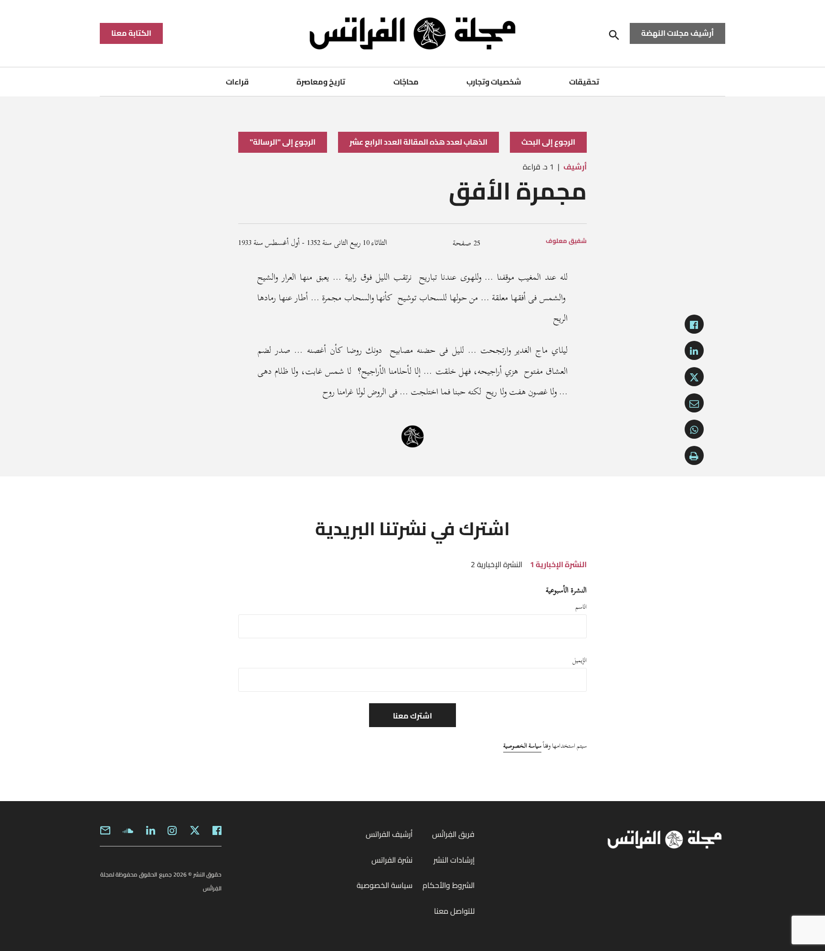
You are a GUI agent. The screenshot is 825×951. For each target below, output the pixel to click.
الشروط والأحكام (449, 885)
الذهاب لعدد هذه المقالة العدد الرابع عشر (418, 142)
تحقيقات (584, 81)
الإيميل (579, 660)
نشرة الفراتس (391, 860)
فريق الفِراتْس (453, 834)
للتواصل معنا (454, 911)
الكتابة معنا (131, 33)
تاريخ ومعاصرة (320, 81)
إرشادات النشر (454, 860)
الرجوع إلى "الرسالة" (283, 142)
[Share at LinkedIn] (694, 350)
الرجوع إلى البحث (548, 142)
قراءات (237, 81)
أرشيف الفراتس (389, 834)
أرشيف (575, 166)
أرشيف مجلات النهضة (677, 33)
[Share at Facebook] (694, 324)
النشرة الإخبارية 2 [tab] (496, 564)
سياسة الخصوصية (522, 746)
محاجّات (406, 81)
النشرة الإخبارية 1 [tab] (558, 564)
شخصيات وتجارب (493, 81)
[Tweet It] (694, 376)
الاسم (581, 607)
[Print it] (694, 455)
